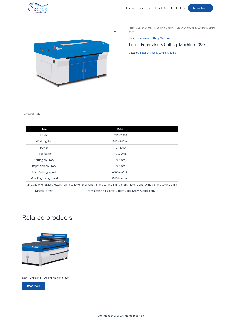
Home (130, 8)
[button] (115, 31)
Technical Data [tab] (31, 114)
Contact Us (178, 8)
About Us (160, 8)
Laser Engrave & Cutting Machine (156, 27)
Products (144, 8)
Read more (33, 286)
